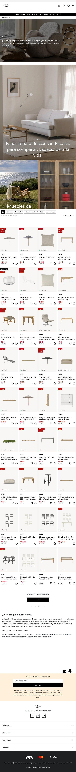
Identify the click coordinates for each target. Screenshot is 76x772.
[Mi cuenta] (59, 5)
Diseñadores (51, 212)
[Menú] (73, 5)
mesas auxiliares (58, 621)
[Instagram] (38, 715)
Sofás (33, 621)
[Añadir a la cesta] (16, 263)
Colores (27, 212)
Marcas (4, 17)
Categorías (18, 212)
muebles (7, 634)
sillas (50, 621)
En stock (10, 212)
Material (35, 212)
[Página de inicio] (5, 5)
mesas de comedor (41, 621)
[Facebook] (32, 715)
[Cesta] (68, 5)
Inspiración (6, 740)
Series (42, 212)
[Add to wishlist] (12, 263)
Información (6, 726)
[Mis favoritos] (63, 5)
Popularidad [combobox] (68, 216)
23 (39, 606)
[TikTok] (44, 715)
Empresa (5, 747)
